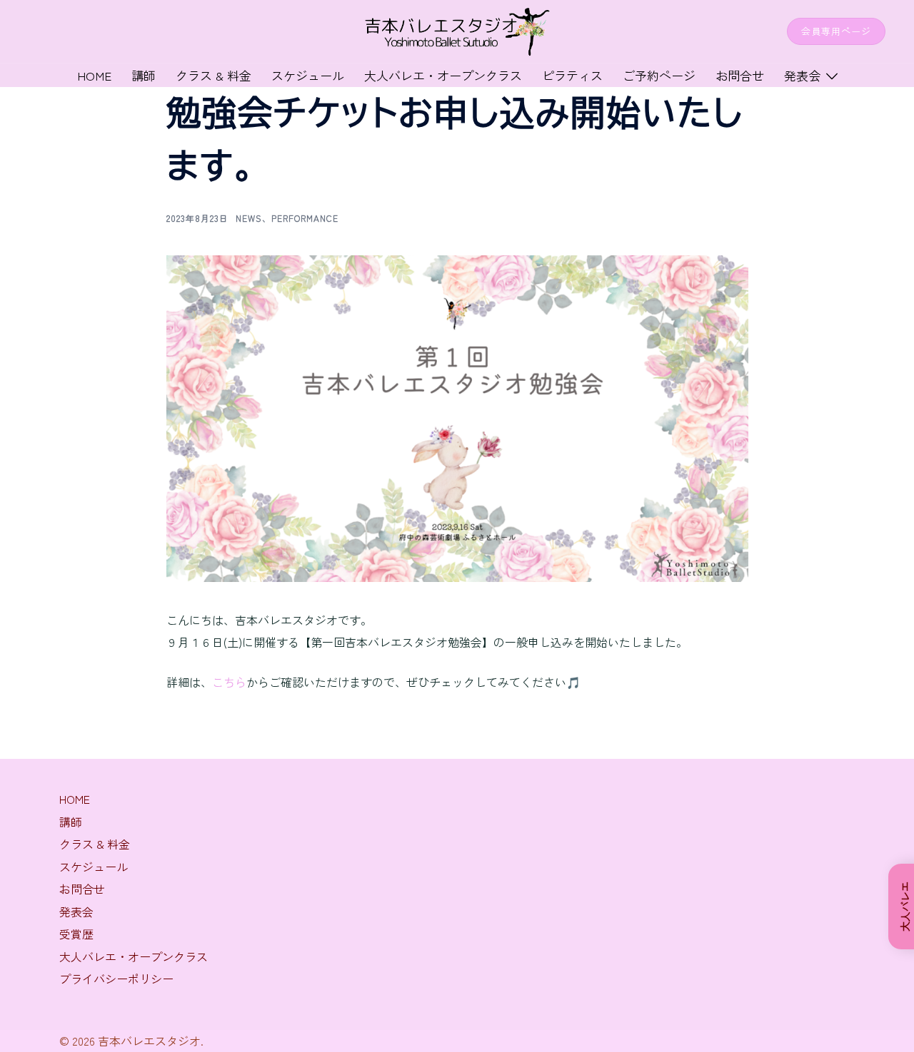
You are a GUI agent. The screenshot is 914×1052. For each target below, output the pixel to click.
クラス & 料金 (213, 75)
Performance (304, 218)
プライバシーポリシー (116, 978)
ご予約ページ (659, 75)
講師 (143, 75)
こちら (229, 681)
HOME (74, 798)
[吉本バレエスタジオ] (457, 29)
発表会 (802, 75)
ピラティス (572, 75)
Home (94, 75)
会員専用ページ (836, 31)
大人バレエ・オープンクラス (443, 75)
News (249, 218)
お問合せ (739, 75)
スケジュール (307, 75)
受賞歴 (76, 933)
